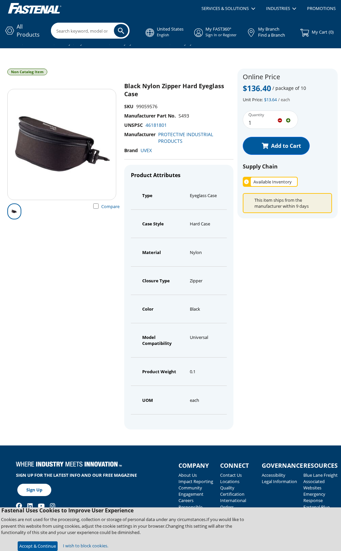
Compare (110, 206)
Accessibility (273, 475)
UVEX (146, 150)
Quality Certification (232, 491)
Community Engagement (190, 491)
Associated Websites (314, 484)
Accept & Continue (37, 546)
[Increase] (288, 120)
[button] (228, 8)
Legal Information (279, 481)
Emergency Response (314, 497)
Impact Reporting (195, 481)
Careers (185, 500)
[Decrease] (280, 120)
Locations (229, 481)
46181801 (156, 125)
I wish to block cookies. (85, 546)
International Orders (233, 503)
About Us (187, 475)
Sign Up (34, 490)
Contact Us (231, 475)
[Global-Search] (121, 30)
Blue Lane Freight (320, 475)
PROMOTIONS (321, 8)
